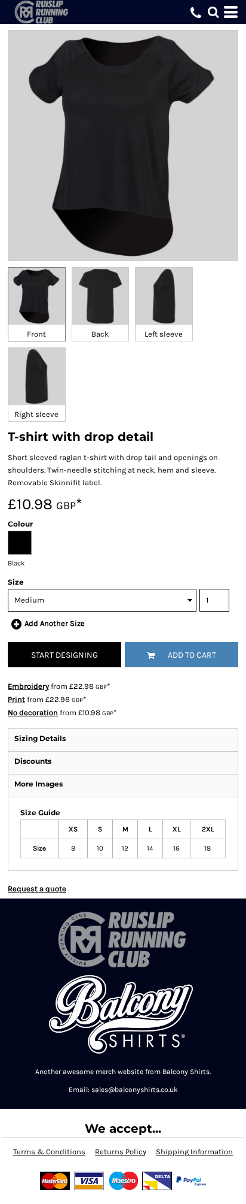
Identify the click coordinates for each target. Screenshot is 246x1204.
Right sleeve (36, 414)
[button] (213, 12)
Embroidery (28, 686)
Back (100, 333)
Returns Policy (120, 1151)
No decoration (33, 712)
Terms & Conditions (49, 1151)
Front (36, 333)
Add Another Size (54, 623)
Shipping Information (194, 1151)
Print (16, 699)
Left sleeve (163, 333)
